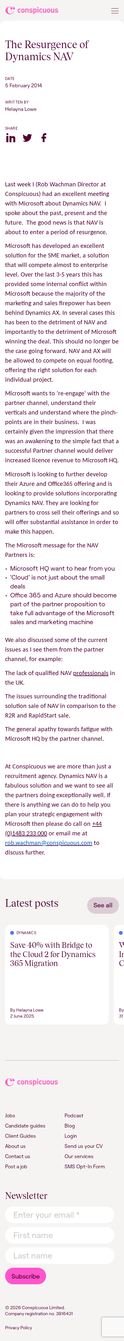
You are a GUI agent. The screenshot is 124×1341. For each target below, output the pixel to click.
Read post (16, 929)
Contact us (17, 1156)
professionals (90, 673)
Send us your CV (84, 1146)
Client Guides (20, 1136)
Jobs (10, 1115)
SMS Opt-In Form (85, 1166)
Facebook (44, 137)
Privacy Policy (18, 1327)
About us (15, 1146)
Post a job (16, 1166)
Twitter (27, 137)
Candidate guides (25, 1125)
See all (103, 905)
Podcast (74, 1115)
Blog (70, 1125)
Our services (79, 1156)
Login (71, 1136)
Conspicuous (32, 12)
